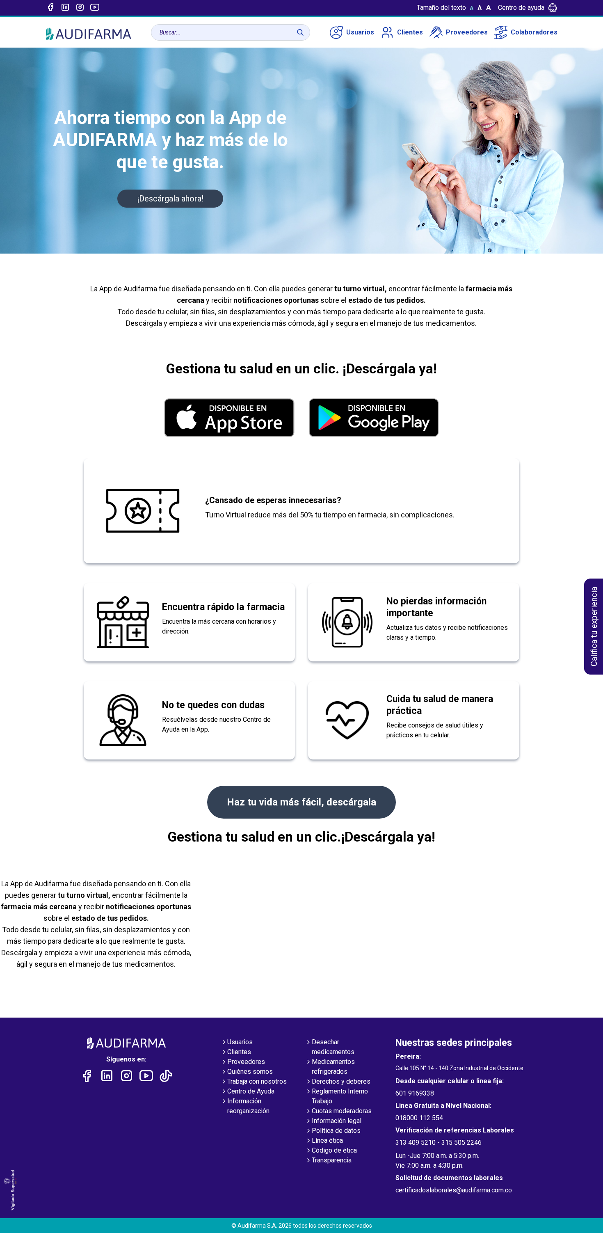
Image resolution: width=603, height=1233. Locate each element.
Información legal (336, 1121)
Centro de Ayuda (250, 1091)
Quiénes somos (250, 1071)
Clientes (410, 32)
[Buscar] (300, 32)
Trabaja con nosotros (257, 1081)
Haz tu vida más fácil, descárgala (301, 802)
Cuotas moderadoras (342, 1111)
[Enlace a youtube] (95, 8)
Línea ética (327, 1140)
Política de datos (336, 1131)
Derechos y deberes (341, 1081)
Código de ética (334, 1150)
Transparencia (332, 1160)
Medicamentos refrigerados (333, 1066)
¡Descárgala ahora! (170, 199)
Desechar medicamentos (333, 1047)
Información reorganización (248, 1106)
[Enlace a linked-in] (65, 8)
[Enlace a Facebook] (50, 8)
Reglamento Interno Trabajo (340, 1096)
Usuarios (360, 32)
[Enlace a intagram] (80, 8)
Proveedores (467, 32)
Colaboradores (534, 32)
